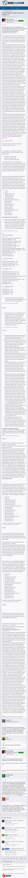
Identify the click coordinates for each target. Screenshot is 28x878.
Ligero (4, 864)
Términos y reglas (5, 866)
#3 (25, 742)
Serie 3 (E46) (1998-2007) (14, 853)
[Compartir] (23, 25)
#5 (25, 779)
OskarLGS (7, 853)
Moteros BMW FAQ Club (14, 823)
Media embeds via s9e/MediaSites (8, 869)
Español (9, 864)
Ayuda (21, 866)
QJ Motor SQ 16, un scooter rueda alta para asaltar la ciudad (15, 828)
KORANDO (7, 823)
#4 (25, 756)
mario (7, 798)
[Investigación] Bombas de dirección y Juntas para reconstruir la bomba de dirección (15, 850)
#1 (25, 24)
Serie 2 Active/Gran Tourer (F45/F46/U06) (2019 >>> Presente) (15, 837)
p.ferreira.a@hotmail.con (9, 795)
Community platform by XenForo (13, 868)
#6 (25, 803)
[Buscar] (25, 8)
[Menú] (3, 8)
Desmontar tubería (13, 835)
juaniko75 (7, 836)
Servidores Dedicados (9, 873)
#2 (25, 725)
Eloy (7, 737)
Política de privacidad (14, 866)
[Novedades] (22, 8)
